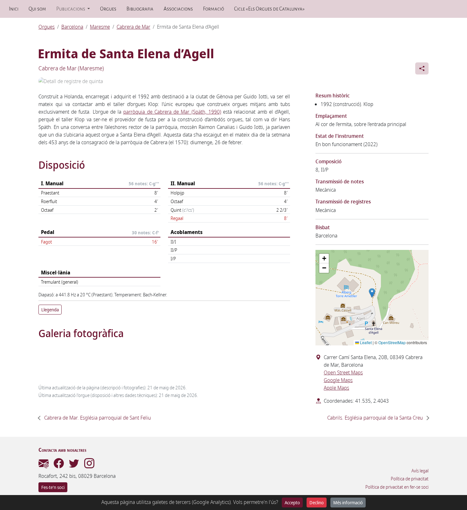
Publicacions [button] (71, 9)
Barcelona (72, 26)
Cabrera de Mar (133, 26)
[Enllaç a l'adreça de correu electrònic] (43, 465)
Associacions (178, 9)
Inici (13, 9)
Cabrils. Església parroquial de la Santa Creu (375, 417)
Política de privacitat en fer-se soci (397, 487)
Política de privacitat (410, 479)
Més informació (348, 502)
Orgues (108, 9)
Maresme (100, 26)
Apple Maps (336, 387)
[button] (372, 293)
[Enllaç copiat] (422, 68)
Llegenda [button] (50, 310)
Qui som (37, 9)
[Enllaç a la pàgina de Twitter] (74, 465)
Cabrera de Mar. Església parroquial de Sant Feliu (97, 417)
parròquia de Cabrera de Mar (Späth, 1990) (172, 111)
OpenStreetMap (392, 342)
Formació (213, 9)
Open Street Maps (343, 372)
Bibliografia (139, 9)
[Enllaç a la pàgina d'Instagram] (89, 465)
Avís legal (420, 471)
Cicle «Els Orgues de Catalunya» (269, 9)
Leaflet (365, 342)
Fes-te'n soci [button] (52, 487)
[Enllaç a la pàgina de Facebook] (59, 465)
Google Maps (338, 380)
